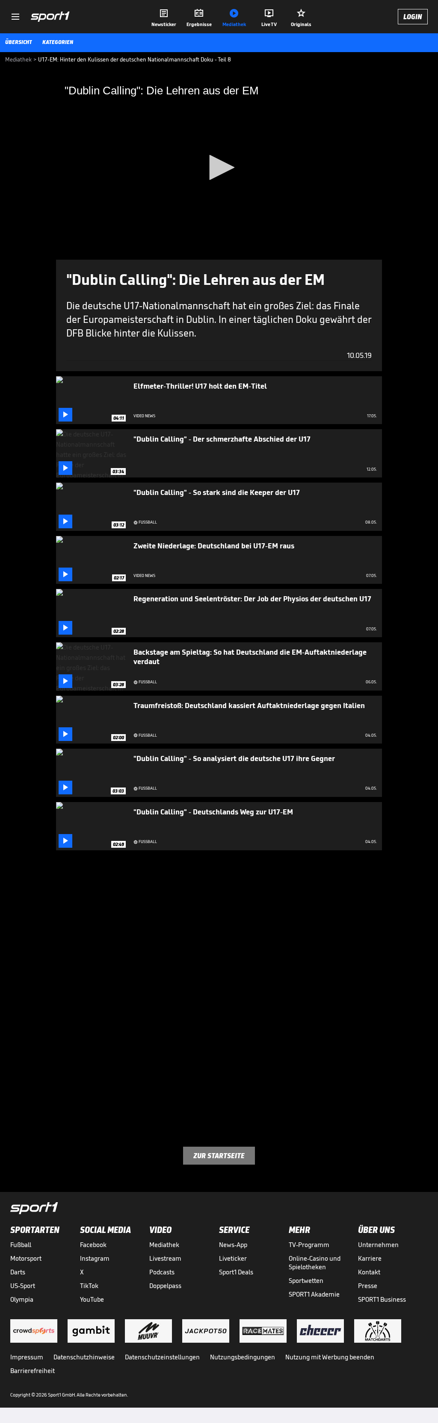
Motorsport (25, 1258)
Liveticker (233, 1258)
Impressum (26, 1357)
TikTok (89, 1286)
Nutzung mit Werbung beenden (329, 1357)
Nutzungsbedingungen (242, 1357)
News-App (233, 1245)
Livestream (165, 1258)
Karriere (370, 1258)
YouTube (92, 1299)
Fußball (20, 1245)
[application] (219, 168)
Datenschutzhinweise (84, 1357)
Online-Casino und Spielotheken (314, 1262)
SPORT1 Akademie (314, 1294)
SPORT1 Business (382, 1299)
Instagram (95, 1258)
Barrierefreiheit (32, 1371)
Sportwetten (306, 1281)
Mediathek (164, 1245)
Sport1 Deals (236, 1272)
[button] (219, 167)
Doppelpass (165, 1286)
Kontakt (369, 1272)
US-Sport (22, 1286)
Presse (367, 1286)
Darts (17, 1272)
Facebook (93, 1245)
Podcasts (162, 1272)
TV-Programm (309, 1245)
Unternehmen (378, 1245)
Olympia (21, 1299)
